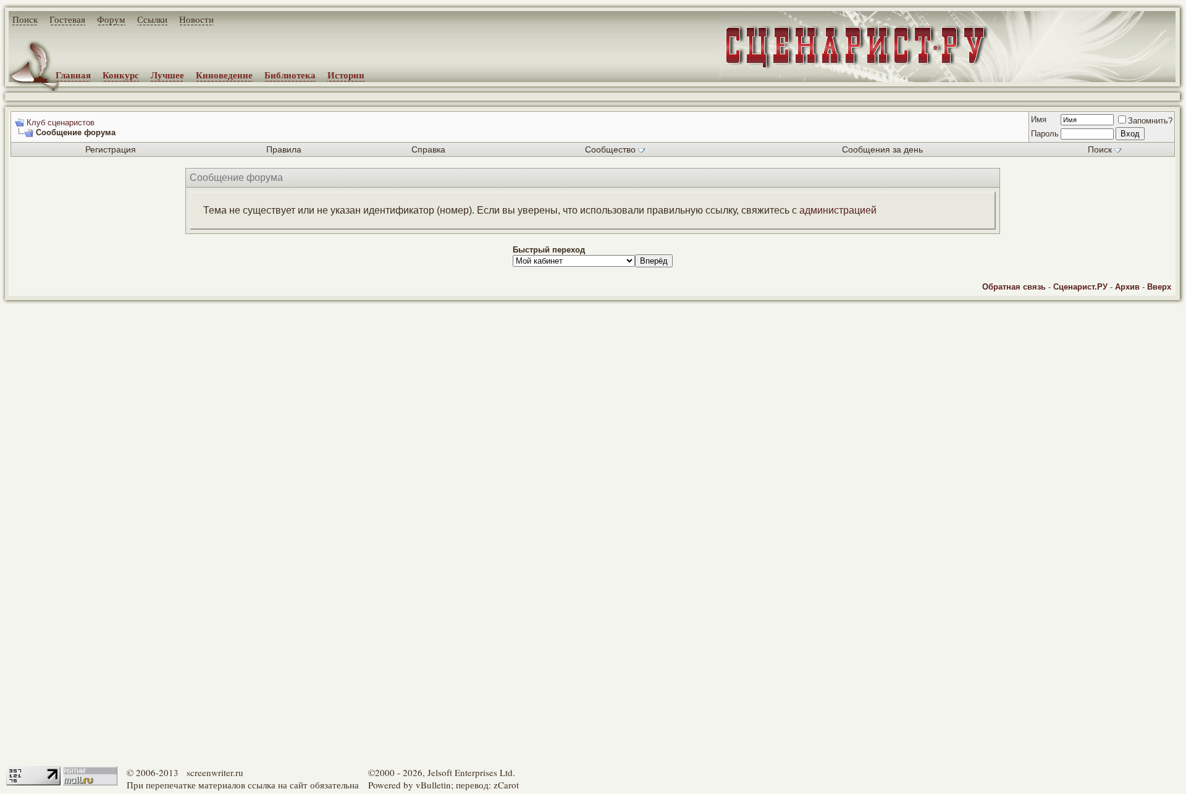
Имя (1038, 119)
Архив (1127, 286)
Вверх (1159, 286)
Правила (283, 149)
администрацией (838, 210)
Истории (345, 74)
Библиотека (290, 74)
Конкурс (121, 74)
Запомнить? (1150, 120)
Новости (196, 19)
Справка (428, 149)
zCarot (506, 785)
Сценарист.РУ (1080, 286)
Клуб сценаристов (61, 122)
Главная (73, 74)
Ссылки (152, 19)
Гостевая (67, 19)
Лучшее (167, 74)
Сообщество (610, 149)
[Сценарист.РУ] (851, 57)
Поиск (25, 19)
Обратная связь (1014, 286)
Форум (111, 19)
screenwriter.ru (215, 772)
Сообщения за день (882, 149)
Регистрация (110, 149)
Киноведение (224, 74)
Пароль (1045, 133)
